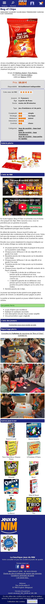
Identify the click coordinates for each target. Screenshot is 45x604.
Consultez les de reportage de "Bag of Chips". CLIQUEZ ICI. (22, 334)
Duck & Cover (11, 439)
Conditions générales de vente (22, 575)
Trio (33, 513)
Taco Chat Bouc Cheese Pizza (11, 458)
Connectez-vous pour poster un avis (22, 325)
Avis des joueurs (21, 12)
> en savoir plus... (22, 578)
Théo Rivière (32, 73)
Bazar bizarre (34, 439)
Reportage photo (31, 12)
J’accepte (32, 601)
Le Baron (11, 513)
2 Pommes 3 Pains (34, 457)
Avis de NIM (12, 12)
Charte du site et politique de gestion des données (22, 573)
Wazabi (11, 477)
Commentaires (9, 13)
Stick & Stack (34, 495)
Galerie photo (4, 12)
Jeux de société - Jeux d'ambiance (27, 133)
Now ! (34, 477)
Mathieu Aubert (21, 73)
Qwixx (11, 495)
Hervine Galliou (26, 75)
